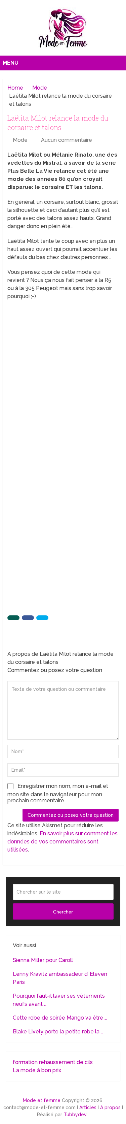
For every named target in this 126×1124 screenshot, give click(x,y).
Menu (10, 63)
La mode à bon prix (37, 1070)
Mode (20, 140)
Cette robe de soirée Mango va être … (60, 1018)
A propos (110, 1107)
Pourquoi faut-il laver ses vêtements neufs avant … (59, 1000)
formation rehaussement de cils (53, 1062)
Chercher (63, 911)
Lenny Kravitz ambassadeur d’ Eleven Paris (60, 978)
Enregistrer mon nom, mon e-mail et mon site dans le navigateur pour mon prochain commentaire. (57, 793)
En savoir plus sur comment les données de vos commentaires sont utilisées (62, 841)
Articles (87, 1107)
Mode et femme (41, 1100)
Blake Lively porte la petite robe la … (58, 1031)
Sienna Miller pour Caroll (43, 960)
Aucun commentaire (66, 140)
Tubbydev (75, 1114)
